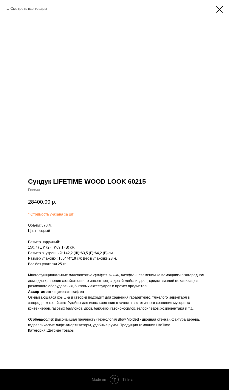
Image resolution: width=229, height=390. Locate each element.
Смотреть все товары (28, 9)
